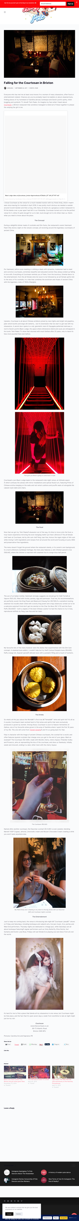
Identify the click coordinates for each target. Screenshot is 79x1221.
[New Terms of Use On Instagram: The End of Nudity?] (44, 1180)
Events (31, 88)
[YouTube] (18, 1201)
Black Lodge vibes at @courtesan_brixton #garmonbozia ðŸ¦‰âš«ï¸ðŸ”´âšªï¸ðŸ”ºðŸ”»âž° (32, 195)
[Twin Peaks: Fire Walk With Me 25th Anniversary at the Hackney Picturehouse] (63, 1072)
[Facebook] (4, 1201)
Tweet (16, 1044)
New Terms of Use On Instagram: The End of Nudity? (62, 1180)
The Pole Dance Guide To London (38, 1079)
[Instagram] (11, 1201)
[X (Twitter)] (8, 1201)
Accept (9, 1214)
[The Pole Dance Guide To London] (39, 1072)
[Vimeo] (21, 1201)
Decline (18, 1214)
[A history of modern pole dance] (44, 1172)
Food (36, 88)
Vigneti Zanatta (35, 730)
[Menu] (5, 12)
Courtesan (8, 105)
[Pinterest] (15, 1201)
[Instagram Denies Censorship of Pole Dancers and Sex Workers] (7, 1180)
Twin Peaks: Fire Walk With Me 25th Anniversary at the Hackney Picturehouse (62, 1081)
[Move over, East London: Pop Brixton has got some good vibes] (15, 1072)
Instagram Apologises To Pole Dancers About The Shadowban (23, 1172)
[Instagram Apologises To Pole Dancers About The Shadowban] (7, 1172)
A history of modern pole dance (60, 1172)
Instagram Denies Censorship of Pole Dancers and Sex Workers (24, 1180)
